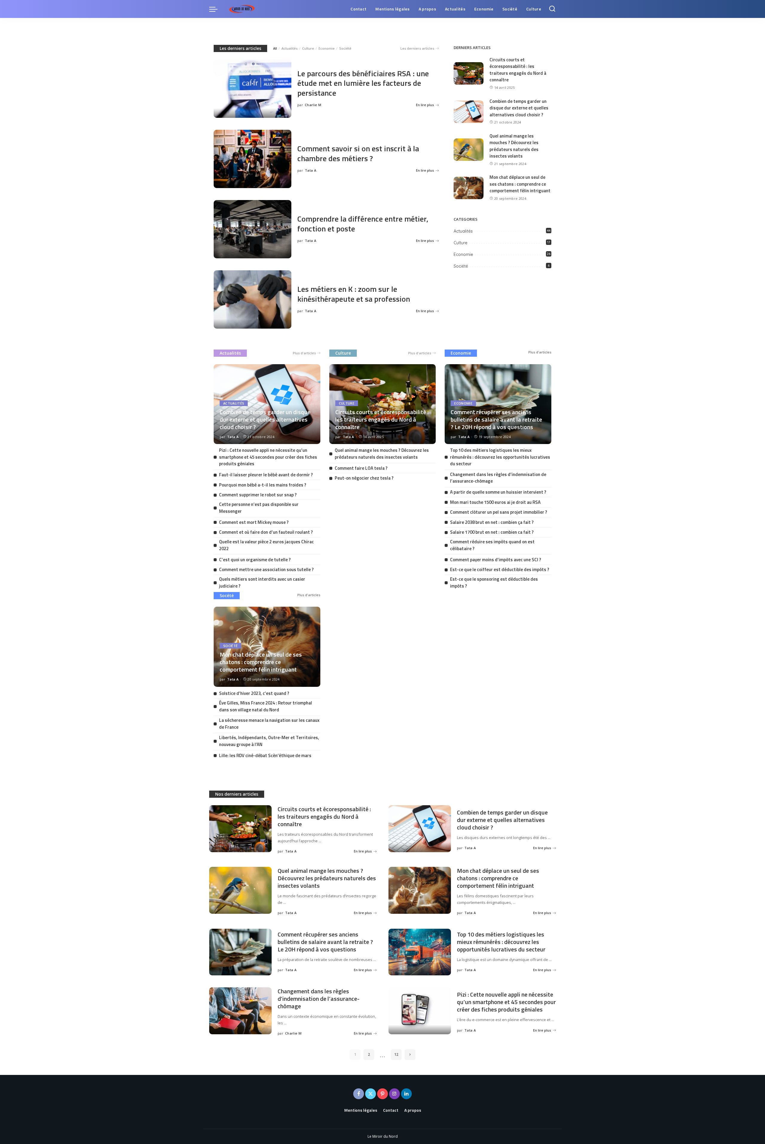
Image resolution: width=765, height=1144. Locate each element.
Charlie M (313, 105)
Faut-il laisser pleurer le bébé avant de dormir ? (266, 474)
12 (396, 1054)
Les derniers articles (240, 48)
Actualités (289, 48)
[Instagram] (394, 1093)
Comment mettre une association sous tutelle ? (266, 569)
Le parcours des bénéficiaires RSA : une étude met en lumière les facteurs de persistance (363, 83)
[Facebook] (358, 1093)
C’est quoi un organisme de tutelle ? (255, 559)
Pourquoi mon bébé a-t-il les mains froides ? (262, 484)
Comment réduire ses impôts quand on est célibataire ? (492, 545)
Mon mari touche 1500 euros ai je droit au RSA (495, 502)
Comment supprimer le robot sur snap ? (258, 494)
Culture (308, 48)
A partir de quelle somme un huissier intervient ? (498, 492)
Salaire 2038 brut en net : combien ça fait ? (492, 522)
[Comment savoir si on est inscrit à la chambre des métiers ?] (252, 159)
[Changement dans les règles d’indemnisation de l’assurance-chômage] (240, 1010)
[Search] (552, 9)
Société (345, 48)
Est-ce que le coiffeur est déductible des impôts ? (499, 569)
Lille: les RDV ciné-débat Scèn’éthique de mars (265, 755)
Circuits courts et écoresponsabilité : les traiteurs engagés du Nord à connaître (517, 69)
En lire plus (425, 105)
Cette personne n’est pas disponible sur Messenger (259, 508)
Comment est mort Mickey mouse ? (254, 522)
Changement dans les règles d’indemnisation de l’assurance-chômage (498, 478)
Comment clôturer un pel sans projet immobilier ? (498, 512)
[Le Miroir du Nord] (242, 9)
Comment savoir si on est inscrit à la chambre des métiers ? (358, 153)
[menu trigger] (216, 9)
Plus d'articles (304, 353)
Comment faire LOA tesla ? (361, 468)
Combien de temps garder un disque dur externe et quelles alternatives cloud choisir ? (518, 108)
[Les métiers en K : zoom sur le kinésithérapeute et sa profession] (252, 299)
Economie (327, 48)
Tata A (310, 170)
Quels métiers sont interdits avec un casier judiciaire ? (262, 582)
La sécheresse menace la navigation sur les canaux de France (269, 723)
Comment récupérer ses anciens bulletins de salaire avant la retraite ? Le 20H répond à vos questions (496, 419)
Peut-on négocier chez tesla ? (364, 478)
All (275, 48)
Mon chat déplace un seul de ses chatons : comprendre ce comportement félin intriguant (519, 184)
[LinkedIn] (406, 1093)
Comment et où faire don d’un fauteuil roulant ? (266, 532)
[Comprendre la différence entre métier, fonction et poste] (252, 229)
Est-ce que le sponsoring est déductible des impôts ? (494, 582)
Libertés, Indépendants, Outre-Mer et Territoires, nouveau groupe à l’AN (269, 741)
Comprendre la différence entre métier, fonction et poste (362, 223)
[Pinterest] (382, 1093)
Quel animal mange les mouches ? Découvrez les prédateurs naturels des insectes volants (513, 146)
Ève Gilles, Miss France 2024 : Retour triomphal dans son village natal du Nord (265, 706)
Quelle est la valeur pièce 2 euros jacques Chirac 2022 (266, 545)
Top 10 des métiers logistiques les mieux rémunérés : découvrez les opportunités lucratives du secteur (500, 457)
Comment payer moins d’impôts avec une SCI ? (495, 559)
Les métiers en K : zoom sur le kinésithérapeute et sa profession (353, 294)
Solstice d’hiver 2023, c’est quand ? (254, 693)
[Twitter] (370, 1093)
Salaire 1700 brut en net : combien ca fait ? (492, 532)
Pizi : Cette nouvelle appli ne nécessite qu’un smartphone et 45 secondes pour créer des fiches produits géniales (268, 457)
